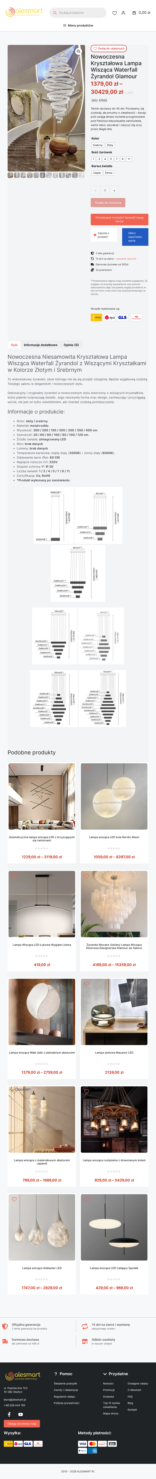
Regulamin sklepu (64, 1396)
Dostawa (108, 1396)
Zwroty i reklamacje (66, 1389)
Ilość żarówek (102, 152)
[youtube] (20, 1414)
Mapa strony (111, 1413)
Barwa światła (102, 166)
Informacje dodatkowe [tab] (40, 345)
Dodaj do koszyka (108, 202)
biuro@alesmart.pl (15, 1399)
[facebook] (9, 1414)
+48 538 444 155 (14, 1405)
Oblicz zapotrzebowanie (135, 237)
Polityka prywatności (66, 1403)
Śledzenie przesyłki (65, 1383)
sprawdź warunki (126, 258)
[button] (78, 51)
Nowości (108, 1383)
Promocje (109, 1389)
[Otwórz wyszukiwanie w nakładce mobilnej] (78, 13)
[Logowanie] (123, 12)
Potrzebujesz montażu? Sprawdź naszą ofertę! (119, 219)
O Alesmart (134, 1389)
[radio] (98, 145)
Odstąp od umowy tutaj (22, 1423)
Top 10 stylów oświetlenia (111, 1404)
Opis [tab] (14, 345)
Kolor (95, 138)
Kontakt (132, 1409)
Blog (130, 1403)
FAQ (130, 1396)
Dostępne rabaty (138, 1383)
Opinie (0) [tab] (71, 345)
